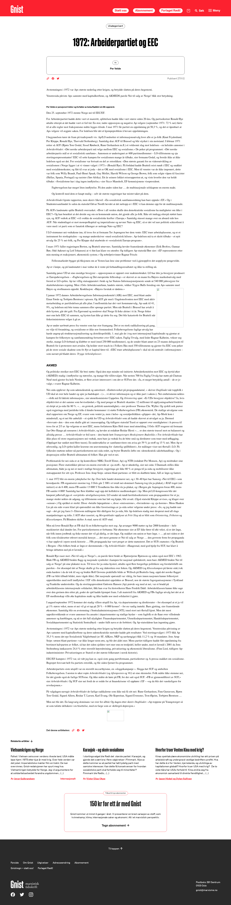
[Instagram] (31, 895)
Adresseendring (61, 862)
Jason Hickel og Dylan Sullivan (175, 778)
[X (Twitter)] (22, 895)
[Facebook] (13, 895)
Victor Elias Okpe (95, 778)
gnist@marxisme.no (206, 890)
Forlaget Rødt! (170, 10)
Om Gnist (28, 862)
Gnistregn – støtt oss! (22, 868)
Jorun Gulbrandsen (24, 778)
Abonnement (144, 10)
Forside (15, 862)
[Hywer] (17, 9)
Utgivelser (42, 862)
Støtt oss (121, 10)
